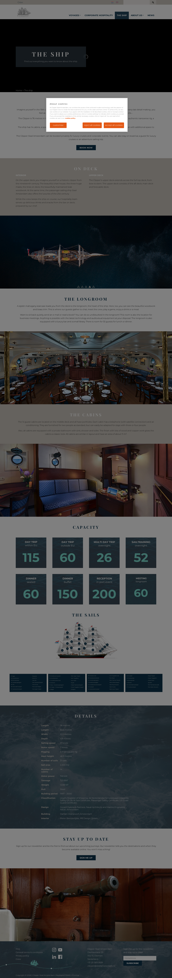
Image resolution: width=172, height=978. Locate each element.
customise (58, 125)
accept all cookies (114, 125)
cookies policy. (70, 118)
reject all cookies (92, 125)
